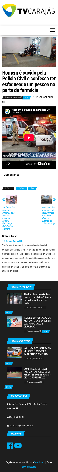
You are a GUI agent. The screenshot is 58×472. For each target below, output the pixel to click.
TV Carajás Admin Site (12, 241)
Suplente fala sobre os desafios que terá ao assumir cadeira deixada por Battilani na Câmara (8, 218)
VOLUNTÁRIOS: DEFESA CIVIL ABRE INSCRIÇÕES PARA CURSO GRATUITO (37, 351)
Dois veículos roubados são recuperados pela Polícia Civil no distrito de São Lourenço (48, 215)
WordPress (39, 462)
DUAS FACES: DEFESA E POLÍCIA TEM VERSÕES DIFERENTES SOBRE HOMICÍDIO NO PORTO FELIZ (37, 373)
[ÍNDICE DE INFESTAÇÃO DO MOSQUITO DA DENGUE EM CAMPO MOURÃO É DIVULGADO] (14, 321)
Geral (32, 188)
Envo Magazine (29, 466)
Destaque (21, 188)
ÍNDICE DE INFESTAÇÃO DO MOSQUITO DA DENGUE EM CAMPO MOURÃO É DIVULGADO (37, 322)
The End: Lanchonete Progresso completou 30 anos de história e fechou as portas (37, 299)
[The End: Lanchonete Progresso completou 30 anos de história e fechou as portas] (14, 298)
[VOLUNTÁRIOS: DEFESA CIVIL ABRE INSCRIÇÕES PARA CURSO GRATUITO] (14, 352)
